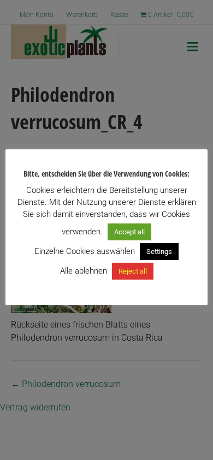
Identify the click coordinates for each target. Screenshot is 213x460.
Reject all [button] (133, 271)
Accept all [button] (129, 232)
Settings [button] (159, 251)
